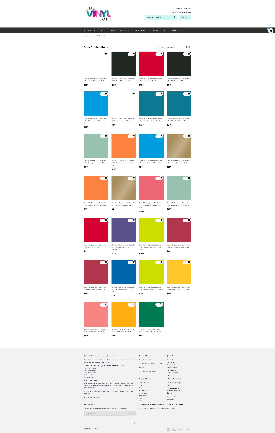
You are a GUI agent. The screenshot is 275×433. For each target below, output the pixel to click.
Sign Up (131, 413)
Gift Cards (170, 362)
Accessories (153, 30)
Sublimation (124, 30)
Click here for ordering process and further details (157, 408)
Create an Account (185, 12)
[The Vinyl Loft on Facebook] (135, 423)
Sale (165, 30)
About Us (170, 360)
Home (86, 36)
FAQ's (169, 375)
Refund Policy (172, 367)
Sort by (160, 47)
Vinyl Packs (140, 30)
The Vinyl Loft (94, 429)
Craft (112, 30)
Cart (187, 17)
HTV (103, 30)
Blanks (175, 30)
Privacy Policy (171, 370)
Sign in (174, 12)
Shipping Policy (172, 365)
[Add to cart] (106, 54)
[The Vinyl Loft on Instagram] (139, 423)
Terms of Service (173, 373)
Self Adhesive (90, 30)
